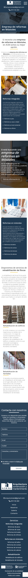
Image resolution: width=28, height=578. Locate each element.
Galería (14, 510)
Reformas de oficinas (14, 535)
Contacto (14, 513)
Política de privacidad (14, 573)
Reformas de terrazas (10, 251)
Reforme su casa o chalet (11, 122)
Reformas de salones (10, 254)
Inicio (14, 505)
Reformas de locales (14, 532)
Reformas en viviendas (12, 223)
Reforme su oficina (9, 128)
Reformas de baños (10, 244)
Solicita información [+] (11, 179)
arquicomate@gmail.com (15, 7)
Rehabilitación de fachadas (10, 372)
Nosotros (14, 507)
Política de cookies (14, 575)
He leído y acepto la (13, 462)
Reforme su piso (9, 119)
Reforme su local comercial (12, 125)
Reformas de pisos (14, 527)
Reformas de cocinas (10, 248)
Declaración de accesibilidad (14, 571)
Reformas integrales (11, 99)
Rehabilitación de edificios (14, 325)
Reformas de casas (14, 529)
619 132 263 (15, 10)
